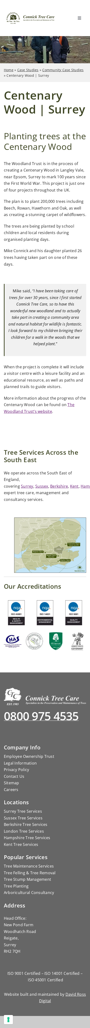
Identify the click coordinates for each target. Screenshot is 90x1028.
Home (8, 70)
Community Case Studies (63, 70)
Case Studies (28, 70)
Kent (74, 486)
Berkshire (59, 486)
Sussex (41, 486)
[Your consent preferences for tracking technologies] (8, 1019)
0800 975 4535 (41, 716)
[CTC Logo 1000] (30, 14)
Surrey (27, 486)
